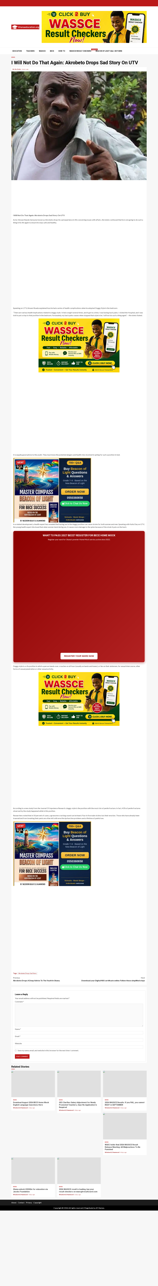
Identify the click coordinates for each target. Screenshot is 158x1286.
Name (18, 1029)
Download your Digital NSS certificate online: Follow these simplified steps (113, 979)
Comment (19, 1002)
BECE (52, 51)
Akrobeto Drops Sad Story (27, 973)
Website (18, 1043)
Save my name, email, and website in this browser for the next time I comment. (48, 1050)
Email (17, 1036)
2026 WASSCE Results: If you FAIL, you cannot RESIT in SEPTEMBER (125, 1084)
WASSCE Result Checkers (80, 51)
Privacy (29, 1202)
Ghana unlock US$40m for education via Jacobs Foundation (33, 1170)
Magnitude (88, 1208)
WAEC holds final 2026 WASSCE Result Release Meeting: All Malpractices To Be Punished (125, 1126)
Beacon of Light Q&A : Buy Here (109, 51)
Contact (21, 1202)
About (13, 1202)
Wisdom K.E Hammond (20, 1108)
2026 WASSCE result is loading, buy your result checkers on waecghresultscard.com (79, 1170)
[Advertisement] (79, 197)
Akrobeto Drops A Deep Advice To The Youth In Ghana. (36, 979)
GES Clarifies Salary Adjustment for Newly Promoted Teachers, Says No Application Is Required (79, 1084)
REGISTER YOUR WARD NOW (79, 656)
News (13, 57)
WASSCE (42, 51)
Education (17, 51)
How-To (61, 51)
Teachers (30, 51)
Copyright (37, 1202)
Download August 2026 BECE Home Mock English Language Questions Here (33, 1084)
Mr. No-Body (16, 69)
